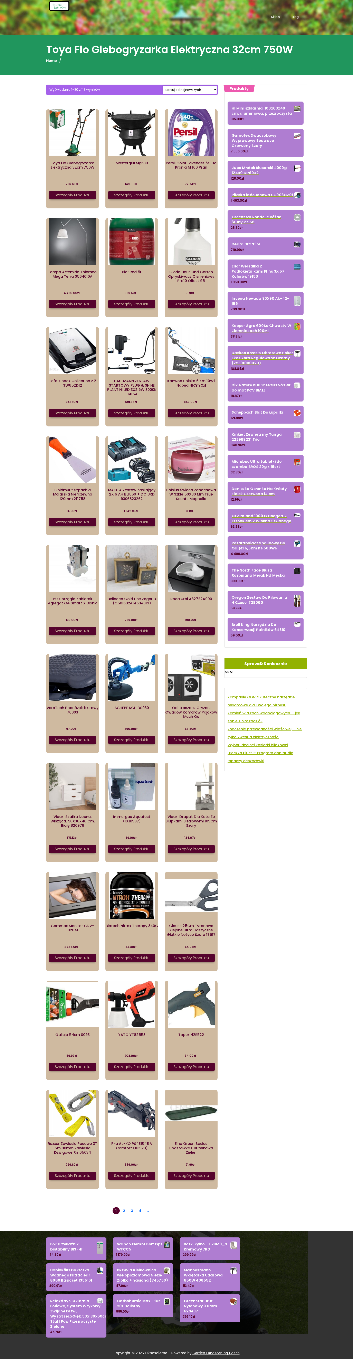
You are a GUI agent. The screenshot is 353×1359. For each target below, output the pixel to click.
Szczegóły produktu (72, 195)
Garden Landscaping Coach (216, 1352)
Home (51, 60)
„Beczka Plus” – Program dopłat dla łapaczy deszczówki (260, 756)
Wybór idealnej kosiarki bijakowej (258, 744)
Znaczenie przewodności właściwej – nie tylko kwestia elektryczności (265, 732)
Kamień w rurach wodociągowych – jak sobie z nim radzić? (264, 717)
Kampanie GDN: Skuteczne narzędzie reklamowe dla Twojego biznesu (261, 701)
